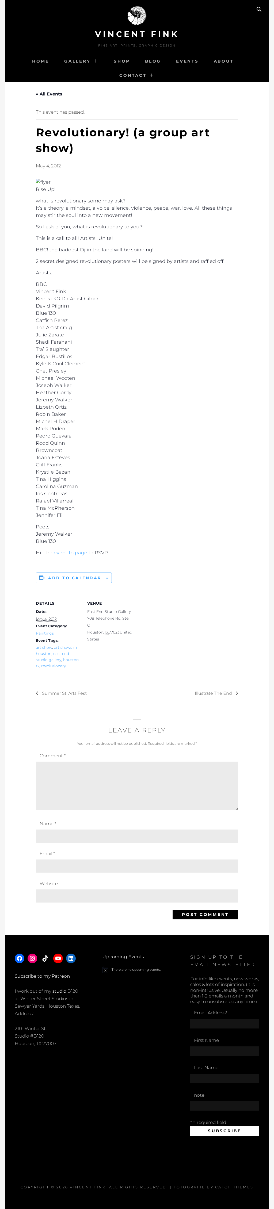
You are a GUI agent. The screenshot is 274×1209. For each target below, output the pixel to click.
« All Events (49, 94)
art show (44, 647)
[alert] (137, 969)
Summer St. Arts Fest (64, 693)
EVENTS (187, 61)
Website (49, 883)
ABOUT (224, 61)
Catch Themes (234, 1187)
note (199, 1095)
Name (48, 823)
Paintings (45, 633)
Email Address (210, 1012)
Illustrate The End (214, 693)
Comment (53, 755)
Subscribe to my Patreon (42, 976)
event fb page (70, 553)
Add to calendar (74, 577)
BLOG (153, 61)
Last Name (206, 1067)
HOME (40, 61)
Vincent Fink (137, 34)
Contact (132, 75)
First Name (206, 1040)
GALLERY (77, 61)
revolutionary (53, 665)
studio (59, 991)
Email (47, 853)
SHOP (122, 61)
